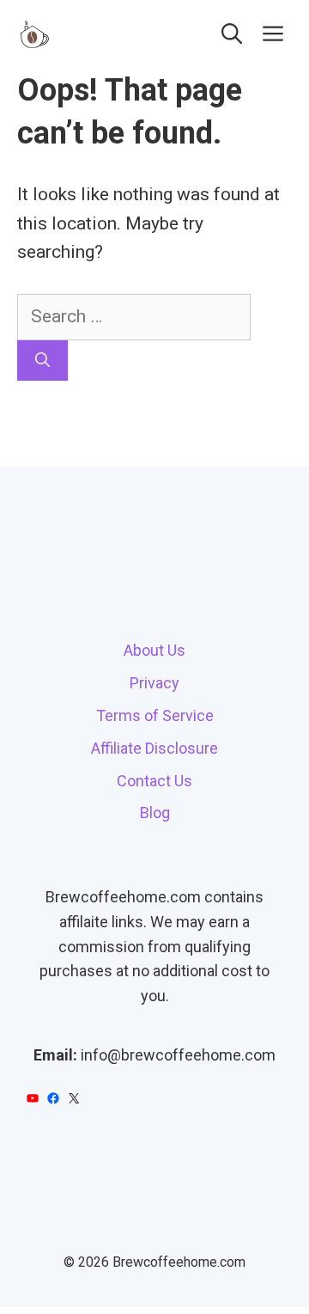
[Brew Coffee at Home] (34, 34)
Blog (155, 813)
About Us (154, 650)
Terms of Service (155, 715)
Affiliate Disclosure (154, 748)
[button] (231, 34)
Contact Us (154, 781)
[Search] (42, 361)
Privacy (154, 683)
